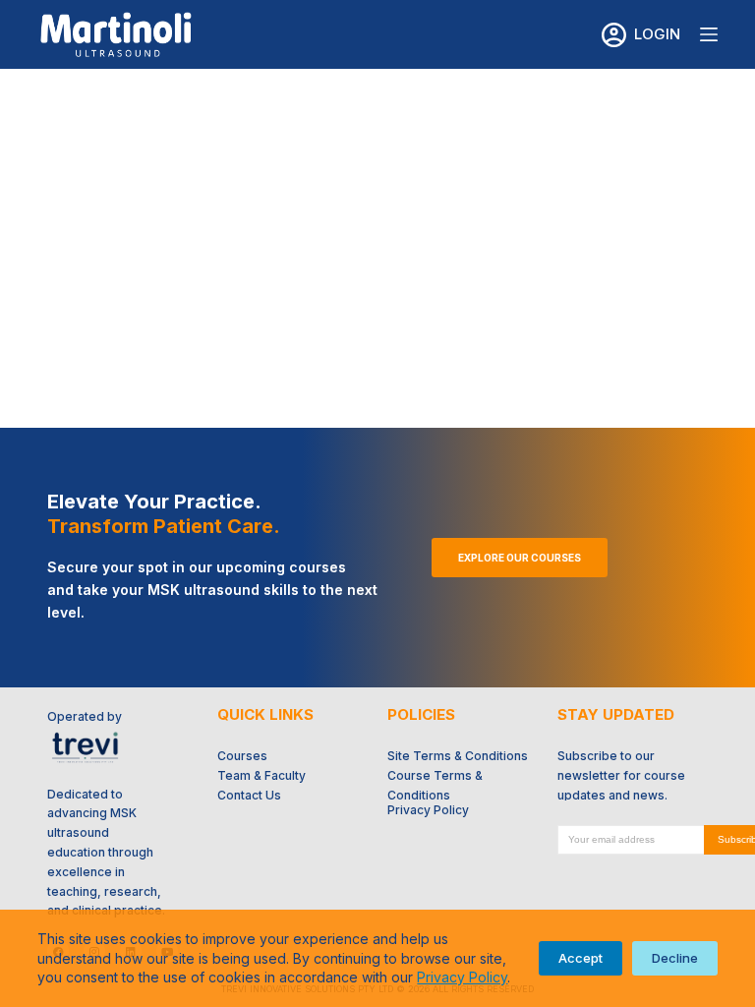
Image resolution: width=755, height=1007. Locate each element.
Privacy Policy (462, 977)
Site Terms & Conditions (457, 755)
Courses (242, 755)
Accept (580, 958)
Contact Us (249, 795)
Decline (675, 958)
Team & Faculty (261, 775)
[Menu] (709, 34)
